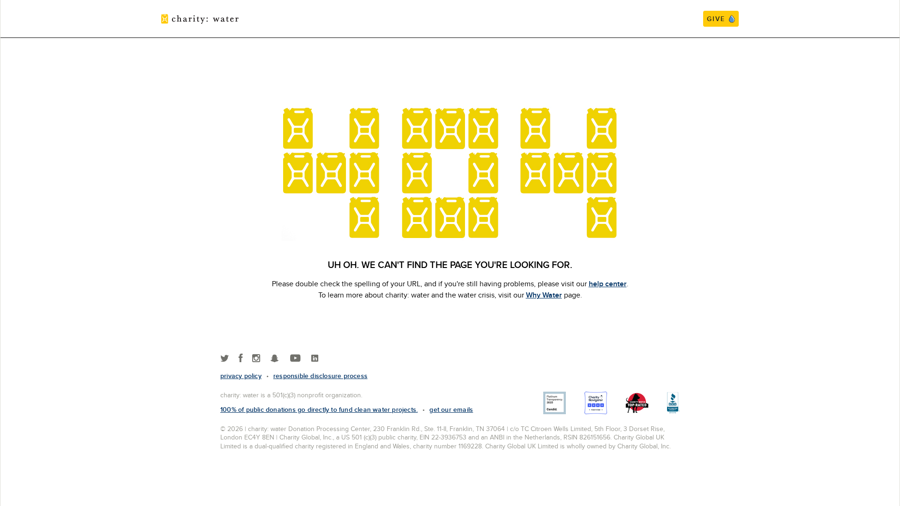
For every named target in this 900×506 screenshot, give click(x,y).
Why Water (544, 295)
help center (608, 283)
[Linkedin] (314, 359)
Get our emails (451, 409)
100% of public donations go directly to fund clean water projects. (319, 409)
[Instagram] (256, 358)
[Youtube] (295, 358)
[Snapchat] (274, 358)
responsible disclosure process (320, 375)
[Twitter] (224, 358)
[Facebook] (241, 358)
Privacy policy (241, 375)
